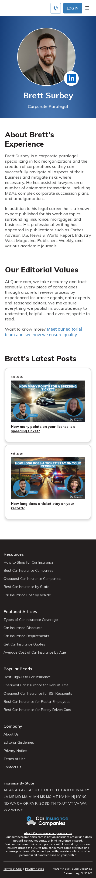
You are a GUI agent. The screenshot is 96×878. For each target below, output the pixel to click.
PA (31, 803)
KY (87, 790)
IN (77, 790)
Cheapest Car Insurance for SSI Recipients (37, 693)
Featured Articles (20, 611)
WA (13, 803)
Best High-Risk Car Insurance (27, 677)
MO (48, 797)
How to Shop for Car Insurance (28, 562)
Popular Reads (17, 668)
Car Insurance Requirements (26, 636)
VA (76, 803)
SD (47, 803)
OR (25, 803)
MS (42, 797)
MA (24, 797)
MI (30, 797)
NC (84, 797)
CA (29, 790)
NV (61, 797)
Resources (13, 554)
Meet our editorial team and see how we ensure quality (43, 331)
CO (34, 790)
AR (17, 790)
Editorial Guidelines (18, 742)
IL (73, 790)
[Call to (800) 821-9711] (56, 8)
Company (12, 726)
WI (13, 810)
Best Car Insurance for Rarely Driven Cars (37, 710)
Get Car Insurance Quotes (24, 644)
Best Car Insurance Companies (28, 570)
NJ (73, 797)
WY (20, 810)
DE (46, 790)
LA (5, 797)
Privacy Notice (15, 751)
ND (6, 803)
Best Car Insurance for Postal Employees (36, 702)
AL (5, 790)
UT (64, 803)
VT (70, 803)
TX (59, 803)
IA (82, 790)
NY (78, 797)
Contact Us (12, 767)
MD (18, 797)
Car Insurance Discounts (22, 628)
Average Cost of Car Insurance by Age (34, 652)
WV (6, 810)
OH (19, 803)
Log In (72, 8)
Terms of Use (14, 759)
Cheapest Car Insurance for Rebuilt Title (36, 685)
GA (63, 790)
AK (11, 790)
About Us (11, 734)
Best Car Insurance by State (26, 587)
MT (55, 797)
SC (41, 803)
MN (36, 797)
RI (36, 803)
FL (58, 790)
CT (40, 790)
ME (11, 797)
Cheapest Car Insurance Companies (32, 579)
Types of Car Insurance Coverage (30, 620)
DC (52, 790)
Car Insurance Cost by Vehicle (27, 595)
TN (53, 803)
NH (67, 797)
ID (69, 790)
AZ (23, 790)
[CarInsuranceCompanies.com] (48, 821)
